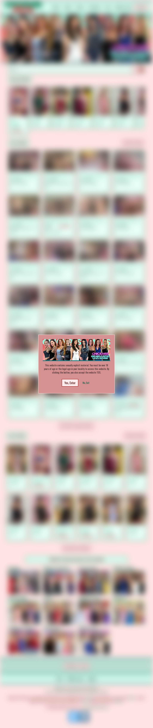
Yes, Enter (70, 383)
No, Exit (86, 383)
